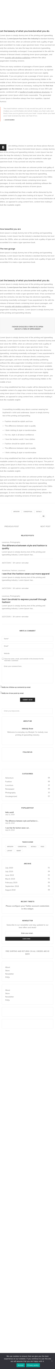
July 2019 (9, 871)
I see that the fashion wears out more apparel (26, 573)
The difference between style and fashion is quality (24, 547)
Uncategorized (11, 796)
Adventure (6, 570)
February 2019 (11, 883)
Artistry (16, 511)
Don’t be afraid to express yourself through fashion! (24, 601)
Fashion (14, 570)
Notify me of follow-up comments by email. (16, 687)
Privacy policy (33, 1365)
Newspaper (9, 789)
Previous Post (11, 526)
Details (39, 511)
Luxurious (5, 542)
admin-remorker (22, 563)
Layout (9, 850)
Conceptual (28, 511)
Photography (15, 542)
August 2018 (10, 890)
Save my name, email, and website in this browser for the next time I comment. (24, 659)
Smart (18, 850)
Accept (21, 1365)
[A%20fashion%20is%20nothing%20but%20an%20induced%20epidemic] (11, 516)
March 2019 (10, 879)
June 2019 (9, 875)
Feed (42, 846)
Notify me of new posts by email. (13, 693)
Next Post (45, 526)
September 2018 (12, 886)
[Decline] (52, 1361)
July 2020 (9, 868)
